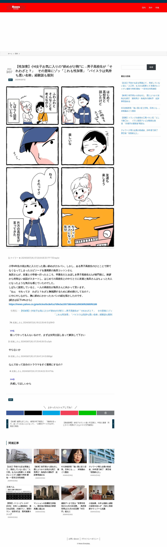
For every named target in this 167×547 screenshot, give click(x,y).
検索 (151, 67)
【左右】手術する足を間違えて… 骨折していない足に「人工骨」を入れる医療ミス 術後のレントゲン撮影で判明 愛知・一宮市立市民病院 (140, 86)
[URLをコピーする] (105, 413)
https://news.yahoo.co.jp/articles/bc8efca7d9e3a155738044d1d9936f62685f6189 (53, 304)
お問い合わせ (74, 539)
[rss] (155, 1)
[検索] (159, 1)
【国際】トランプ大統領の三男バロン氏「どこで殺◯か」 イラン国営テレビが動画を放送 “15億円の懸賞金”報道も (140, 121)
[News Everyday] (16, 7)
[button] (15, 413)
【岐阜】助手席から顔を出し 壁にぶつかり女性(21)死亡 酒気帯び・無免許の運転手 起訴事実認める (140, 98)
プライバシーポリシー (89, 539)
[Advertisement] (83, 32)
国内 (10, 80)
